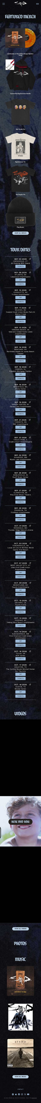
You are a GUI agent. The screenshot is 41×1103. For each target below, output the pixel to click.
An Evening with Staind (20, 263)
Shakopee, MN (20, 457)
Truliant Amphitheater (20, 294)
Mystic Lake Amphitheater (20, 459)
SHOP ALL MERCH (20, 233)
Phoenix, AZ (20, 620)
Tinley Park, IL (21, 440)
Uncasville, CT (20, 261)
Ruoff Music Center (20, 477)
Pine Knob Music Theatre (20, 495)
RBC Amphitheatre (20, 424)
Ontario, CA (20, 603)
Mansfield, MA (20, 387)
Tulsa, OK (20, 653)
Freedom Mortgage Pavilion (20, 371)
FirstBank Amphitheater (20, 512)
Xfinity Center (20, 389)
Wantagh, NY (20, 349)
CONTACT (21, 1089)
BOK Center (20, 656)
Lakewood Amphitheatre (20, 277)
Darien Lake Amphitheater (20, 406)
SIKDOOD (34, 1098)
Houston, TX (20, 667)
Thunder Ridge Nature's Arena (20, 530)
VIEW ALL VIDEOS (21, 929)
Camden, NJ (20, 369)
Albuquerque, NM (20, 634)
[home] (20, 4)
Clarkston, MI (20, 493)
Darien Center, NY (20, 404)
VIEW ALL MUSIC (20, 1077)
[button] (7, 4)
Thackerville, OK (20, 546)
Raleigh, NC (20, 310)
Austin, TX (20, 687)
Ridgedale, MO (20, 528)
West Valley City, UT (20, 565)
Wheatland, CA (20, 585)
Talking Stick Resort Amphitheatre (20, 622)
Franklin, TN (20, 510)
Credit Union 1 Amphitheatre (20, 442)
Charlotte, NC (21, 292)
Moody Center (20, 689)
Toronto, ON (20, 422)
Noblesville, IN (20, 475)
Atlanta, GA (20, 275)
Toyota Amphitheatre (20, 587)
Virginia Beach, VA (20, 330)
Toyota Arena (20, 605)
